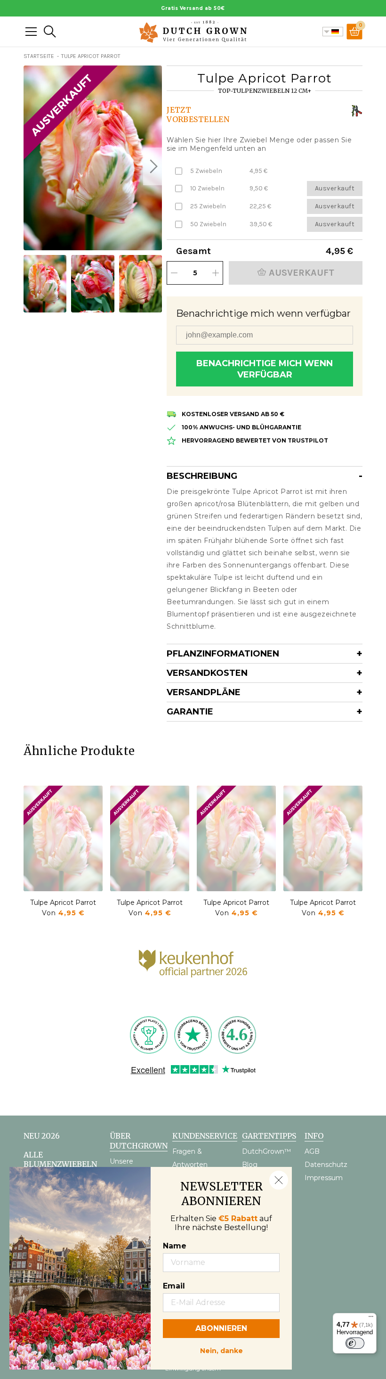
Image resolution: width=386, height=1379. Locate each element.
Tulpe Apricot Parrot (63, 902)
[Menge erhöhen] (215, 273)
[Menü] (371, 1318)
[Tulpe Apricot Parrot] (63, 838)
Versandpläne (204, 692)
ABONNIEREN (221, 1328)
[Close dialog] (278, 1180)
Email (174, 1285)
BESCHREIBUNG (202, 476)
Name (174, 1245)
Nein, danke (221, 1349)
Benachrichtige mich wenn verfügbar (264, 369)
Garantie (190, 711)
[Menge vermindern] (174, 273)
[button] (152, 166)
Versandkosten (207, 673)
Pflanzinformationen (223, 653)
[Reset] (31, 31)
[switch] (355, 1343)
